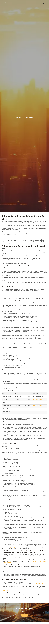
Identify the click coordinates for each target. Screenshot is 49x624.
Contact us (24, 615)
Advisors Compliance (22, 547)
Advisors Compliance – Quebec (11, 547)
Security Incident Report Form (40, 580)
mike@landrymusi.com (37, 399)
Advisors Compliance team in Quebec (38, 561)
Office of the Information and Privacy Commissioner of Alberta (23, 589)
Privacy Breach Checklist (31, 587)
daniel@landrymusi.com (38, 405)
